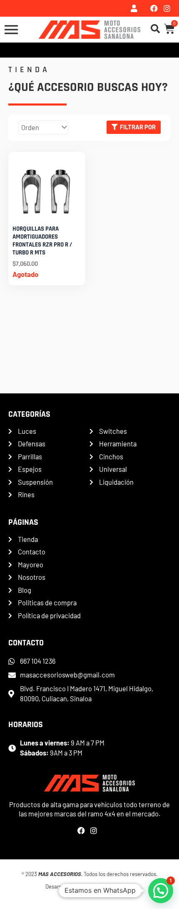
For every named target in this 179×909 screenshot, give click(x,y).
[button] (160, 890)
